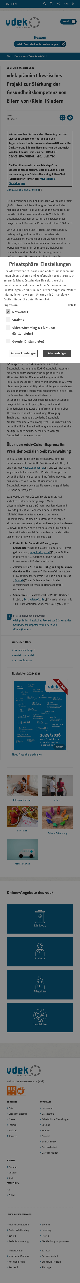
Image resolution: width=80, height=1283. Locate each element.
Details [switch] (72, 305)
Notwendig (20, 312)
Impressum (11, 305)
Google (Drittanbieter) (28, 341)
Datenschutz (42, 299)
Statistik (18, 320)
